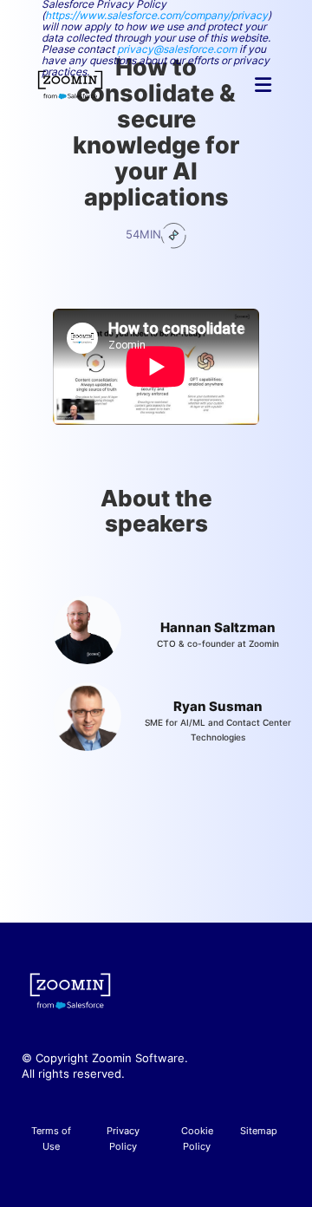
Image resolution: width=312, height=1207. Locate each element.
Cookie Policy (197, 1138)
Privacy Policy (123, 1138)
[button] (263, 85)
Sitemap (258, 1131)
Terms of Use (51, 1138)
